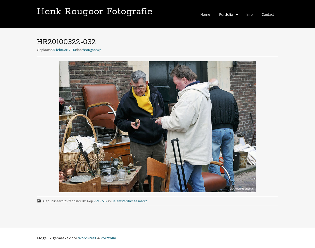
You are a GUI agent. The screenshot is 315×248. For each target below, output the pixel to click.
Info (249, 14)
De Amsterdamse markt (129, 201)
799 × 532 (100, 201)
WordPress (87, 238)
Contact (268, 14)
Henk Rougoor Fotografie (95, 11)
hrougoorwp (92, 50)
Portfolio (226, 14)
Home (205, 14)
